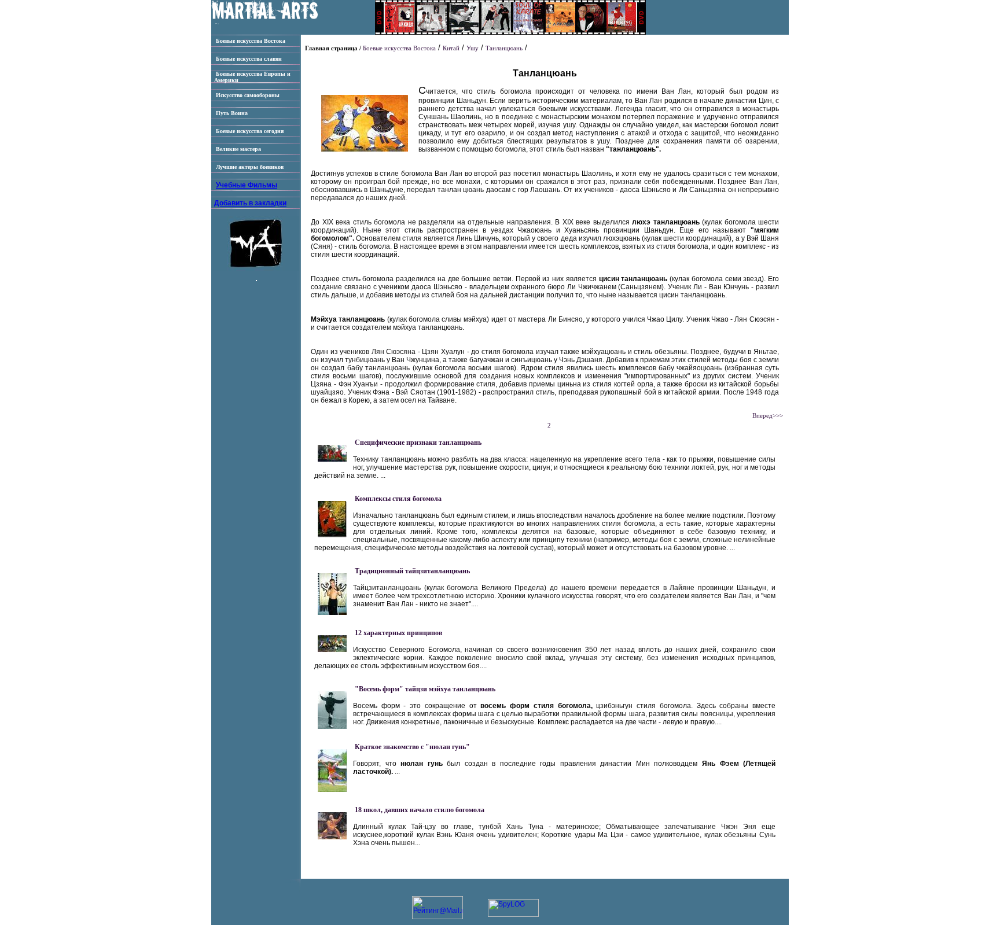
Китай (451, 48)
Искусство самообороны (247, 95)
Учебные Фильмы (246, 185)
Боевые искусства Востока (249, 41)
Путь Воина (231, 113)
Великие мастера (237, 149)
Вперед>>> (767, 415)
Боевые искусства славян (248, 59)
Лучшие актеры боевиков (249, 167)
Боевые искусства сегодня (249, 131)
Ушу (472, 48)
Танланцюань (504, 48)
